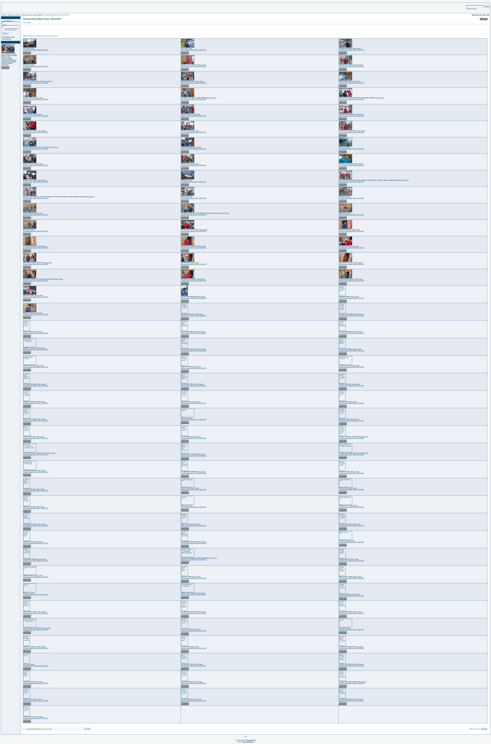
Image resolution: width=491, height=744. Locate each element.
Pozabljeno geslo (9, 37)
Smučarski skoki (26, 15)
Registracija (7, 39)
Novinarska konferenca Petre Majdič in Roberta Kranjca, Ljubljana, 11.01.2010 (9, 62)
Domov (4, 15)
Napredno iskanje (471, 8)
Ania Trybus (30, 48)
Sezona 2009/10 (38, 15)
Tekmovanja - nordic (13, 15)
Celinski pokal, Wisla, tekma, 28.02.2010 (35, 50)
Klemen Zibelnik (7, 58)
